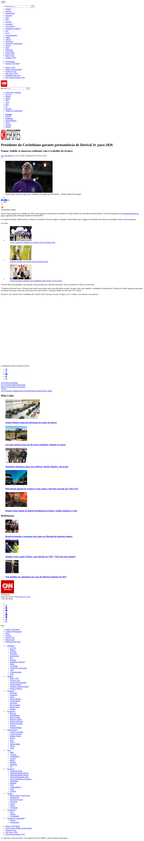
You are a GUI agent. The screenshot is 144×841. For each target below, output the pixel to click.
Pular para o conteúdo (13, 92)
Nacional (8, 15)
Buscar (7, 6)
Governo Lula (15, 680)
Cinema (12, 758)
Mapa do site (10, 640)
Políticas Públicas (16, 689)
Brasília (12, 709)
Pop (6, 31)
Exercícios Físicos (16, 800)
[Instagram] (6, 613)
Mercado (13, 713)
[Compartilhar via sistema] (2, 205)
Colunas (8, 636)
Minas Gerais (14, 707)
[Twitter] (6, 606)
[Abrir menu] (3, 2)
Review (8, 45)
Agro (7, 17)
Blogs (7, 633)
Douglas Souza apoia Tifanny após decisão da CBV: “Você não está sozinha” (40, 556)
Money (7, 98)
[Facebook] (6, 608)
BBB (12, 752)
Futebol (8, 117)
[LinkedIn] (6, 615)
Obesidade (13, 808)
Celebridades (14, 756)
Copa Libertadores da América (21, 779)
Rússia (12, 746)
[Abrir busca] (32, 6)
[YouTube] (6, 610)
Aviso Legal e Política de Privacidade (18, 828)
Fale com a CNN (11, 73)
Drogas (12, 806)
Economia (9, 24)
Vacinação (13, 802)
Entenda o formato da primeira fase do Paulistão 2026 (29, 262)
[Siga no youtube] (6, 374)
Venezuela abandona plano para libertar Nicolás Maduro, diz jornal (36, 466)
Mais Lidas (7, 395)
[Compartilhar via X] (3, 200)
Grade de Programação (13, 631)
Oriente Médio (15, 744)
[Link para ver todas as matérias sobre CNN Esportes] (10, 139)
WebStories (7, 515)
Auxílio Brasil (15, 701)
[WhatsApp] (6, 622)
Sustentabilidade (15, 728)
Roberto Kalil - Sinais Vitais (20, 795)
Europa (12, 738)
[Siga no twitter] (6, 372)
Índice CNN (14, 678)
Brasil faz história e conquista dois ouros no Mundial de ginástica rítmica (38, 536)
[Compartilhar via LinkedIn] (5, 200)
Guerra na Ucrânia (16, 732)
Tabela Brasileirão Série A (19, 773)
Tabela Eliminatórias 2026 (19, 777)
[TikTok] (6, 620)
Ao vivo (8, 94)
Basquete (13, 783)
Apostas (8, 125)
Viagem (12, 820)
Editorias (11, 646)
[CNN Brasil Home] (13, 86)
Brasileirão (9, 119)
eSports (8, 127)
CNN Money (10, 26)
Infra (7, 20)
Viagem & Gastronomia (13, 43)
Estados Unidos (15, 736)
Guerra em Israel (16, 734)
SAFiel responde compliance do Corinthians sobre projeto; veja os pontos (36, 281)
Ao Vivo (13, 648)
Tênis (7, 123)
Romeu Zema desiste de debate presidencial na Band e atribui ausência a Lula (41, 511)
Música (12, 760)
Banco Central (15, 717)
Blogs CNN (9, 56)
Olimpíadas (14, 781)
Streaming (13, 765)
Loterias (13, 726)
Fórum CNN (10, 54)
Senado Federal (15, 684)
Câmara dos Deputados (18, 682)
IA (6, 107)
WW (7, 101)
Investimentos (15, 715)
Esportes (8, 22)
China (12, 748)
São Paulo (13, 703)
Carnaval (13, 754)
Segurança (13, 695)
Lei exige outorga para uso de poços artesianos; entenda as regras (35, 444)
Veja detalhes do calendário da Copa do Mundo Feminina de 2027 (36, 577)
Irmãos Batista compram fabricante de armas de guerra (31, 422)
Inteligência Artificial (12, 29)
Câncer (12, 804)
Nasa (12, 812)
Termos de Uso (10, 71)
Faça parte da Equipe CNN (15, 77)
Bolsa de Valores (16, 719)
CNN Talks (9, 52)
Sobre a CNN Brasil (12, 826)
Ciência (8, 39)
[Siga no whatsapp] (6, 379)
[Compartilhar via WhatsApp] (7, 200)
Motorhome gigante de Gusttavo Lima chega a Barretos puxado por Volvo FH (41, 489)
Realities (13, 763)
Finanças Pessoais (16, 723)
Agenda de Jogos (16, 771)
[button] (72, 176)
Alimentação (14, 797)
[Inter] (6, 604)
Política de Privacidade (13, 69)
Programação (10, 61)
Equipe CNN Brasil (12, 64)
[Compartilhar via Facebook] (2, 200)
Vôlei (12, 785)
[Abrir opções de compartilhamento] (5, 203)
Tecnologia (9, 41)
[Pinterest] (6, 617)
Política (8, 9)
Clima (12, 697)
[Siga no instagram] (6, 370)
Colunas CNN (10, 58)
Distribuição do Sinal (12, 75)
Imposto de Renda (16, 721)
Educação (8, 50)
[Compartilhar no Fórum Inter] (2, 208)
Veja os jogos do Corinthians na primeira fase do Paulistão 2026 (32, 242)
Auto (7, 47)
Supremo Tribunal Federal (19, 687)
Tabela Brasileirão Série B (19, 775)
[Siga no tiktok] (6, 377)
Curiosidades (14, 816)
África (12, 742)
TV (11, 767)
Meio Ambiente (15, 699)
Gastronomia (14, 822)
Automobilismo (10, 121)
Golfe (12, 789)
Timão (85, 219)
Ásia (11, 740)
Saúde (7, 37)
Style (7, 33)
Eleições (8, 11)
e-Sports (13, 791)
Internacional (10, 13)
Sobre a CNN (10, 67)
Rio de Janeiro (15, 705)
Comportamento (11, 35)
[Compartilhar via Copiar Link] (9, 200)
